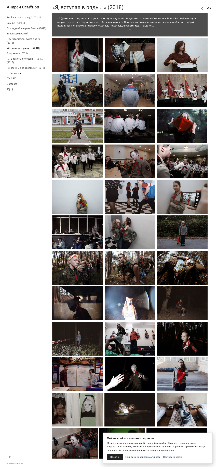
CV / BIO (11, 78)
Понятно (114, 457)
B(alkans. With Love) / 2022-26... (25, 17)
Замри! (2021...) (16, 22)
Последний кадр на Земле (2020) (26, 28)
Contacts (12, 83)
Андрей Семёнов (23, 7)
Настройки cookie (172, 457)
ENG (209, 8)
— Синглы (13, 73)
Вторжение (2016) (17, 53)
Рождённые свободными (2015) (26, 67)
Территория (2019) (17, 33)
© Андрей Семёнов (15, 464)
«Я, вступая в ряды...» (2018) (23, 48)
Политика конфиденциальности (142, 457)
